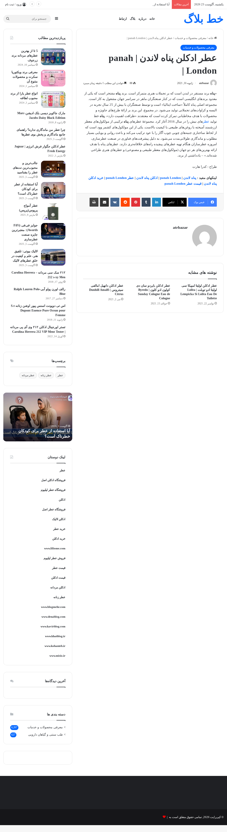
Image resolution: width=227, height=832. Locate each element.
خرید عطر (59, 529)
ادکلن (62, 499)
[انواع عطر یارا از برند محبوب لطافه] (53, 99)
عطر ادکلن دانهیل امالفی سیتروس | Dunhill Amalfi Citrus (106, 290)
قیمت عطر (58, 568)
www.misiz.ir (57, 655)
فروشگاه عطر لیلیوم (53, 489)
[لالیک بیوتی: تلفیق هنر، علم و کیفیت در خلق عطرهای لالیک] (53, 257)
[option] (37, 417)
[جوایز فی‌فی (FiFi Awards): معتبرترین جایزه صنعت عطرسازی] (53, 231)
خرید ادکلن (58, 538)
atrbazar (204, 83)
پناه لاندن (189, 178)
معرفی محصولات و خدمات (190, 38)
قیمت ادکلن (58, 577)
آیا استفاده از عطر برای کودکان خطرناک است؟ (141, 4)
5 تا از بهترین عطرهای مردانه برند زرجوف (25, 55)
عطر (206, 121)
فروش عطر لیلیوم (54, 558)
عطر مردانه (28, 375)
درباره (142, 18)
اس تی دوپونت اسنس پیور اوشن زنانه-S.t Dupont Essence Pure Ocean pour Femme (38, 310)
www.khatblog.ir (55, 636)
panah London (170, 178)
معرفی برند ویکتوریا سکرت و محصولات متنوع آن (25, 76)
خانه (152, 18)
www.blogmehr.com (53, 607)
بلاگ (132, 18)
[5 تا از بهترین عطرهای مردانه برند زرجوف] (53, 57)
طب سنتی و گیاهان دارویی (45, 734)
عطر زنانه (46, 375)
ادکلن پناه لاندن (147, 178)
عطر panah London (120, 178)
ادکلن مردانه (57, 587)
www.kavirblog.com (53, 626)
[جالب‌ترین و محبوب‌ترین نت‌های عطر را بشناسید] (53, 169)
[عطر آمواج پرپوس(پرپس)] (53, 211)
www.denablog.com (53, 616)
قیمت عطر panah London (183, 183)
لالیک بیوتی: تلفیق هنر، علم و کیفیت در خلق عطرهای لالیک (25, 256)
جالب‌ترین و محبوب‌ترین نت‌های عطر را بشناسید (25, 167)
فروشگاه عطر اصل (53, 509)
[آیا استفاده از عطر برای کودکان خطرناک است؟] (53, 190)
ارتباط (123, 18)
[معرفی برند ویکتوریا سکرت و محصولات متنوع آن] (53, 78)
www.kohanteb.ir (55, 646)
